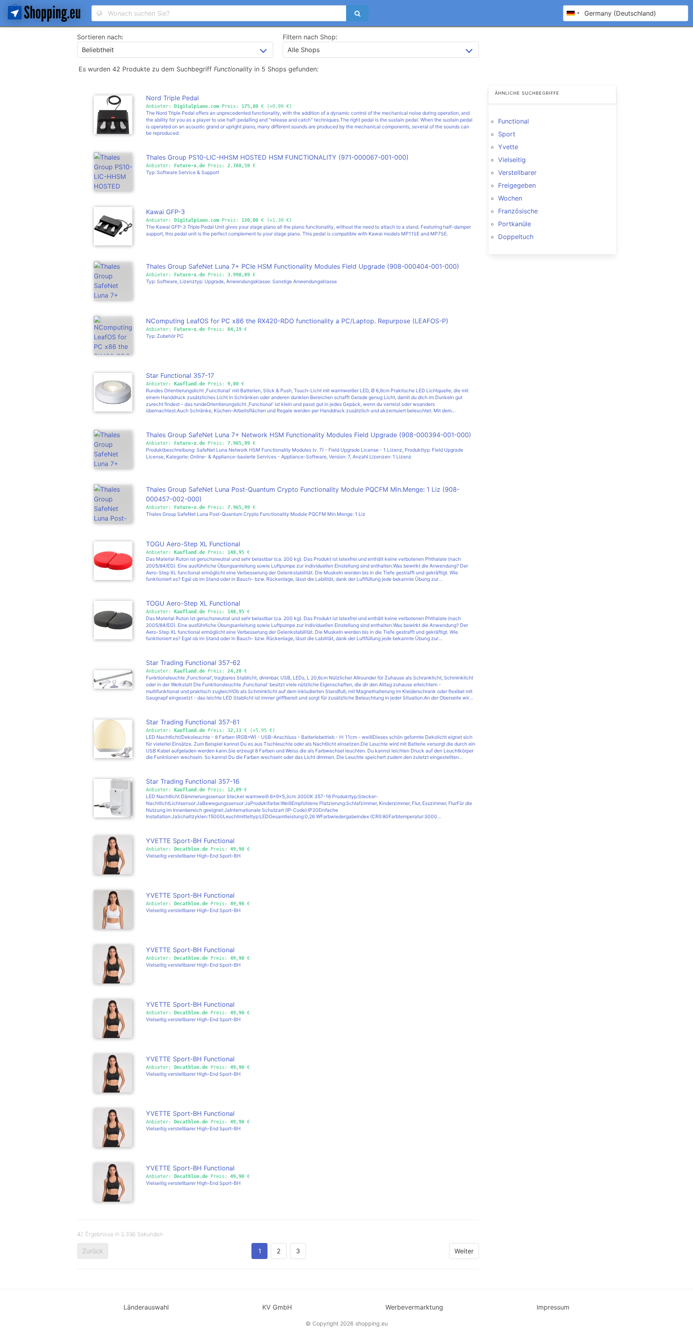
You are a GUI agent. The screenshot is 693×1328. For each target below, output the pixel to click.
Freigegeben (517, 185)
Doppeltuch (515, 237)
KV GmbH (277, 1307)
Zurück (92, 1251)
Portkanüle (514, 224)
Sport (506, 134)
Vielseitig (512, 160)
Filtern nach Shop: (310, 37)
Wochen (510, 198)
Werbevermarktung (414, 1307)
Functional (513, 121)
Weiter (464, 1251)
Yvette (508, 147)
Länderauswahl (146, 1307)
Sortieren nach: (100, 37)
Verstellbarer (517, 172)
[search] (357, 13)
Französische (518, 211)
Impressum (553, 1307)
